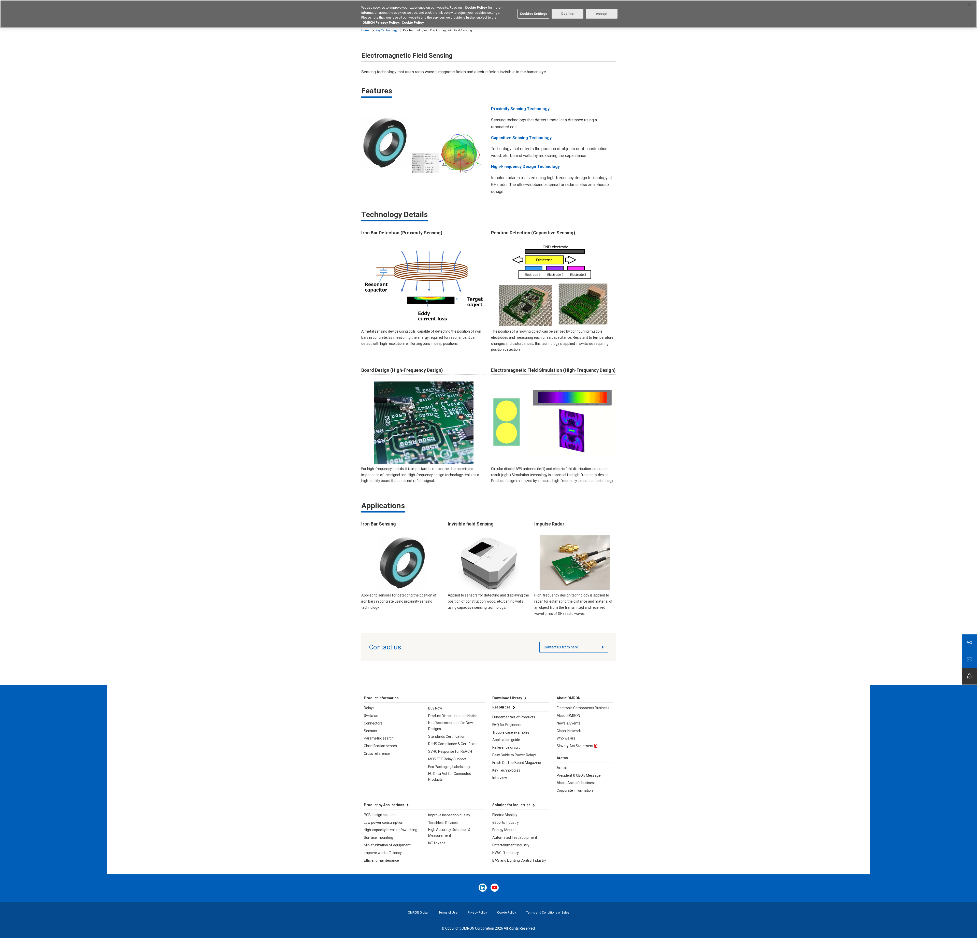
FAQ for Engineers (506, 725)
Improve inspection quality (449, 815)
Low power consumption (383, 822)
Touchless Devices (443, 823)
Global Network (569, 731)
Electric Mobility (504, 815)
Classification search (380, 746)
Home (365, 30)
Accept (602, 14)
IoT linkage (437, 843)
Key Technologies (506, 770)
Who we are (566, 738)
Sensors (370, 731)
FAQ (969, 643)
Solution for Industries (511, 805)
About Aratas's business (576, 783)
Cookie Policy (506, 912)
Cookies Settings (533, 14)
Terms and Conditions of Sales (547, 912)
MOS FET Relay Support (447, 759)
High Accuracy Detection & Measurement (449, 833)
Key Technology (386, 30)
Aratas (562, 768)
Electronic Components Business (583, 708)
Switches (371, 716)
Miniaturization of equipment (387, 845)
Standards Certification (446, 736)
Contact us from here (561, 647)
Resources (501, 707)
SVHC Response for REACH (450, 751)
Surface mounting (378, 837)
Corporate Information (575, 790)
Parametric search (379, 738)
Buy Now (435, 708)
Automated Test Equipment (514, 837)
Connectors (373, 723)
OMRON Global (418, 912)
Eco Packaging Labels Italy (449, 767)
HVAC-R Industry (505, 853)
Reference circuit (506, 747)
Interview (499, 778)
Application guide (506, 740)
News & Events (568, 723)
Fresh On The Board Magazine (516, 763)
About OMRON (568, 716)
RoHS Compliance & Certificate (453, 744)
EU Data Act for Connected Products (449, 777)
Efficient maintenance (381, 860)
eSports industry (505, 822)
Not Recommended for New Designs (450, 726)
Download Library (507, 698)
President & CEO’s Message (579, 775)
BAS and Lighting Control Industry (519, 860)
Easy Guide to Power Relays (514, 755)
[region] (488, 13)
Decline (567, 14)
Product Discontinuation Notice (453, 716)
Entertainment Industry (510, 845)
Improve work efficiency (383, 853)
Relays (369, 708)
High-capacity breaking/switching (390, 830)
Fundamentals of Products (513, 717)
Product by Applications (384, 805)
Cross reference (377, 753)
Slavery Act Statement (575, 746)
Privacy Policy (477, 912)
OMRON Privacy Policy (381, 22)
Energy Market (504, 830)
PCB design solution (380, 815)
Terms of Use (448, 912)
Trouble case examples (510, 732)
